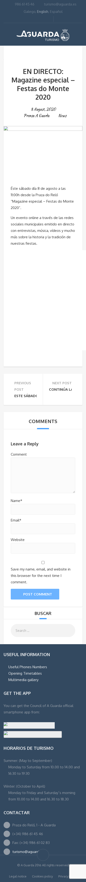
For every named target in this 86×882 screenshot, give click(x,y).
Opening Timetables (25, 673)
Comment (19, 454)
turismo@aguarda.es (60, 4)
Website (18, 539)
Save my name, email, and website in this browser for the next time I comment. (40, 575)
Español (56, 11)
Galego (29, 11)
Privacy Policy (67, 876)
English (42, 11)
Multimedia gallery (23, 679)
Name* (16, 500)
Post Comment (37, 594)
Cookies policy (42, 876)
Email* (16, 520)
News (62, 115)
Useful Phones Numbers (27, 667)
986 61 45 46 (24, 4)
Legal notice (18, 876)
